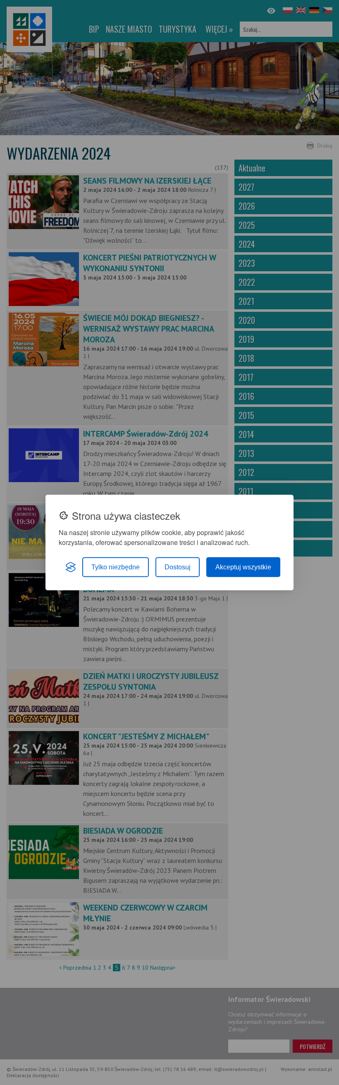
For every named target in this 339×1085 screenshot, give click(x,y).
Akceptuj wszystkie (243, 567)
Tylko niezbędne (115, 567)
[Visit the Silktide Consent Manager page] (71, 567)
